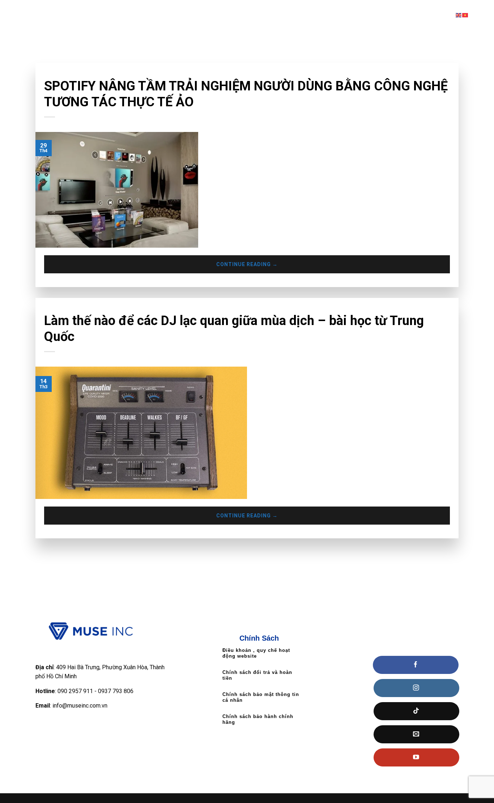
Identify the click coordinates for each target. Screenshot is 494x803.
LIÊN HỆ (405, 15)
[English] (459, 15)
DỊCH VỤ (368, 15)
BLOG (435, 15)
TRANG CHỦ (195, 15)
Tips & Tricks (60, 308)
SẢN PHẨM (326, 15)
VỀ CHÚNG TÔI (239, 15)
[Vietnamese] (465, 15)
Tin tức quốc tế (62, 73)
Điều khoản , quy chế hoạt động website (256, 653)
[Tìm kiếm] (486, 15)
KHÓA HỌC (283, 15)
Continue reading (247, 264)
